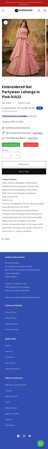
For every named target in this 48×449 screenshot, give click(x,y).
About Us (9, 351)
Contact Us (9, 357)
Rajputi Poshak (11, 396)
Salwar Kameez (11, 408)
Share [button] (7, 239)
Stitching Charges (12, 369)
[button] (3, 10)
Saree (7, 402)
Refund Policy (11, 318)
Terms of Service (12, 329)
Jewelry (8, 419)
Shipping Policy (11, 324)
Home (7, 345)
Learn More (37, 133)
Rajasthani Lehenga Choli (15, 385)
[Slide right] (30, 81)
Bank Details (10, 363)
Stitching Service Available (14, 116)
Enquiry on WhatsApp (10, 145)
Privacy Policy (10, 312)
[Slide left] (18, 81)
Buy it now (24, 171)
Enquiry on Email (31, 145)
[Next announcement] (45, 3)
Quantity (5, 150)
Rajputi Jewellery (12, 413)
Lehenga (8, 390)
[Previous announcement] (3, 3)
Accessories (10, 425)
